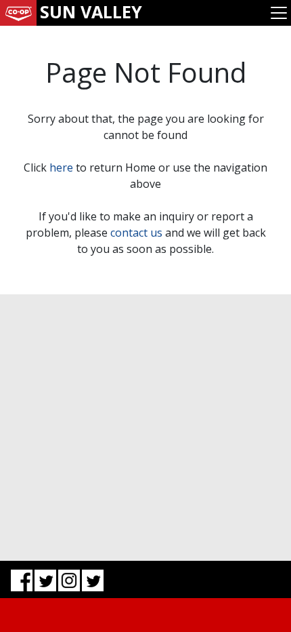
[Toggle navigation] (279, 13)
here (61, 167)
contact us (136, 232)
